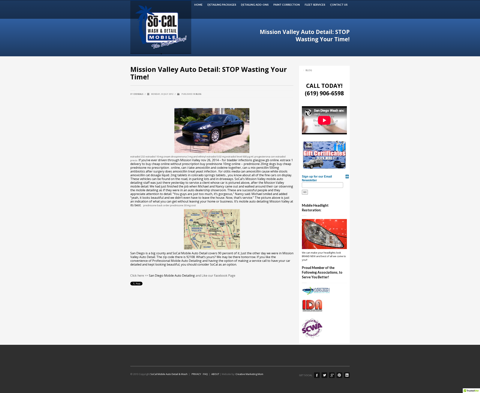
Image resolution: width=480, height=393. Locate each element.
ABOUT (215, 374)
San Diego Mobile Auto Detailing (172, 275)
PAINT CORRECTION (286, 4)
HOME (198, 4)
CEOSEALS (138, 94)
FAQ (205, 374)
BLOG (309, 70)
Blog (198, 94)
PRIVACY (196, 374)
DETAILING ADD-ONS (253, 4)
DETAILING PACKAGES (220, 4)
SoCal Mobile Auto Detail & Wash (169, 374)
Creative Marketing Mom (249, 374)
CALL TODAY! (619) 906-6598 (324, 89)
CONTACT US (337, 4)
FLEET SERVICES (315, 4)
